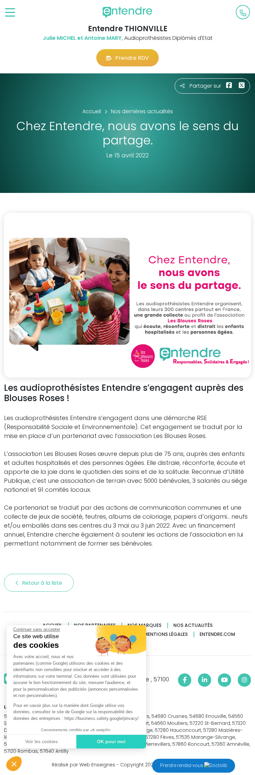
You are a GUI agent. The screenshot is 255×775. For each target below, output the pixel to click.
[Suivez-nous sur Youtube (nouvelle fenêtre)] (224, 680)
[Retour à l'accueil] (127, 12)
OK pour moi (111, 741)
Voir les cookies (41, 741)
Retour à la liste (42, 583)
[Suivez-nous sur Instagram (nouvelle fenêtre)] (244, 680)
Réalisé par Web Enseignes (83, 764)
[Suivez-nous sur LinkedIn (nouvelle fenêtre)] (204, 680)
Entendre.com (217, 634)
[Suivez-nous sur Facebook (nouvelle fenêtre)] (184, 680)
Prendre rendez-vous (182, 765)
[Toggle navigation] (10, 13)
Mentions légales (166, 634)
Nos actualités (192, 625)
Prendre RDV (132, 58)
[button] (14, 764)
